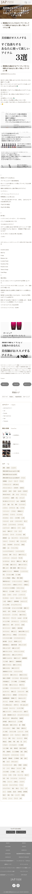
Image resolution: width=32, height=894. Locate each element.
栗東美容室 (16, 571)
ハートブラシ (15, 614)
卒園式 (13, 728)
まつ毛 (22, 517)
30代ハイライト (6, 618)
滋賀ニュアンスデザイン (17, 654)
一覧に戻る (16, 384)
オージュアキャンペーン (16, 604)
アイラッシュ (23, 494)
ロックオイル (5, 598)
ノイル (15, 531)
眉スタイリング (6, 718)
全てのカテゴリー (8, 408)
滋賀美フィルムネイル (7, 658)
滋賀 (8, 504)
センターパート (6, 691)
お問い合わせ (15, 484)
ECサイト (18, 591)
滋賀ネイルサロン (6, 654)
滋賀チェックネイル (17, 664)
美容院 (23, 795)
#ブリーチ (5, 396)
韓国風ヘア (10, 601)
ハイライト (5, 507)
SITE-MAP (24, 874)
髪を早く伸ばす (23, 748)
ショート (12, 598)
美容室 (8, 467)
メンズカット (24, 688)
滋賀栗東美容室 (6, 698)
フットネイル (18, 534)
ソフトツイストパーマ (14, 688)
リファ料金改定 (22, 681)
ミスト (18, 771)
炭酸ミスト (26, 608)
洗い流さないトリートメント (9, 501)
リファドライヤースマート (19, 638)
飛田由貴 (10, 758)
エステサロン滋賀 (6, 608)
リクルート (5, 541)
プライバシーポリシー (7, 487)
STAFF (14, 491)
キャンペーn (20, 775)
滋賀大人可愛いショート (24, 631)
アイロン (21, 785)
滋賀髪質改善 (18, 661)
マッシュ (5, 738)
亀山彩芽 (5, 758)
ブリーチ (12, 534)
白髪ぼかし (26, 581)
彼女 (13, 788)
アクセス (21, 481)
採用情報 (5, 481)
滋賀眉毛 (21, 718)
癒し (18, 507)
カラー (25, 741)
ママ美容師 (16, 758)
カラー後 (25, 618)
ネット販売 (18, 574)
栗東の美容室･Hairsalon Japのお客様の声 (11, 477)
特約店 (23, 544)
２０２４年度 (5, 771)
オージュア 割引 (6, 621)
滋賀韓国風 (16, 601)
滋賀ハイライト (13, 564)
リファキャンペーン (23, 694)
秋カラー (26, 775)
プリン (22, 788)
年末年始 (19, 791)
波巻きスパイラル (23, 674)
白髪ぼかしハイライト (17, 584)
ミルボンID (5, 708)
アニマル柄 (5, 661)
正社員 (22, 624)
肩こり (25, 521)
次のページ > (27, 384)
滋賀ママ (26, 711)
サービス (23, 477)
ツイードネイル (15, 678)
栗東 (4, 467)
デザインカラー (14, 761)
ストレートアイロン (13, 785)
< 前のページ (5, 384)
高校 (8, 795)
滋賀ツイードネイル (7, 664)
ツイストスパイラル (18, 671)
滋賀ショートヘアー (7, 711)
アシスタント (12, 541)
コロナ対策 (17, 517)
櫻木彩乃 (16, 748)
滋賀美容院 (24, 658)
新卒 (12, 624)
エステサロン (5, 514)
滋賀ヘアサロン (23, 614)
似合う (25, 758)
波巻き (25, 751)
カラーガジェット (15, 621)
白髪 (21, 751)
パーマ (8, 768)
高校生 (10, 741)
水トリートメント (6, 628)
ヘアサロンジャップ (7, 484)
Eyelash (5, 413)
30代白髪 (14, 611)
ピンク (20, 531)
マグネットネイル (20, 588)
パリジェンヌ (5, 521)
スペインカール (14, 778)
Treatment (3, 378)
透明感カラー (20, 511)
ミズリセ (5, 775)
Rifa (4, 574)
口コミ (11, 517)
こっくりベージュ (24, 571)
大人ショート (18, 598)
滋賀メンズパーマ (15, 668)
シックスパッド (22, 594)
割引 (18, 541)
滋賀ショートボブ (15, 648)
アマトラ (16, 798)
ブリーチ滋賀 (5, 564)
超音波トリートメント (7, 571)
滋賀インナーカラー (23, 564)
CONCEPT (16, 487)
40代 (8, 778)
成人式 (14, 791)
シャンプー (17, 795)
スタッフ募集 (5, 748)
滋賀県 (12, 497)
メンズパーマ (5, 674)
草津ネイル (5, 591)
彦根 (10, 554)
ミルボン (9, 594)
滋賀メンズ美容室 (6, 678)
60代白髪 (11, 701)
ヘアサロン (13, 511)
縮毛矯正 (15, 694)
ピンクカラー (5, 534)
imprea (4, 594)
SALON (19, 491)
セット (4, 791)
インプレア (24, 591)
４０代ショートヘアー (17, 711)
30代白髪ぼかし (6, 681)
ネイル (17, 494)
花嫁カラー (11, 661)
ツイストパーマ (21, 691)
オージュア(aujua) (21, 611)
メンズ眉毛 (20, 721)
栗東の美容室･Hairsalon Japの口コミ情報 (11, 471)
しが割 (4, 714)
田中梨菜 (5, 721)
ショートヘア (20, 731)
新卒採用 (25, 791)
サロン (13, 738)
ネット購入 (5, 731)
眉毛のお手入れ (14, 718)
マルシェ (15, 554)
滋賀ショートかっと (13, 684)
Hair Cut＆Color (7, 415)
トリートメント (6, 511)
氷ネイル (13, 561)
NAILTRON (10, 544)
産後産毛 (8, 751)
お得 (20, 798)
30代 (4, 778)
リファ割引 (5, 684)
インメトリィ (19, 738)
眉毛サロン (23, 728)
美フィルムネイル (24, 678)
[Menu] (29, 2)
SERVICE (22, 487)
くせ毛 (4, 601)
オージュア (22, 497)
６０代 (26, 731)
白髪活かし (26, 584)
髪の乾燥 (5, 641)
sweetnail (19, 618)
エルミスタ (5, 785)
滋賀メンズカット (14, 674)
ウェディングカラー (7, 584)
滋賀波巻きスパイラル (7, 671)
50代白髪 (23, 701)
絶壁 (27, 691)
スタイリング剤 (12, 731)
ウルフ (8, 761)
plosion (4, 531)
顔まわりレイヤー (22, 698)
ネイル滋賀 (11, 591)
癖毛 (24, 534)
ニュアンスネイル (12, 524)
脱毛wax (13, 768)
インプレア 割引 (20, 708)
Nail (4, 418)
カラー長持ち (5, 688)
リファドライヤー (22, 634)
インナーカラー (22, 504)
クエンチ (10, 641)
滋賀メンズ (13, 691)
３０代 (10, 775)
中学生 (4, 781)
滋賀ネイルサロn (6, 668)
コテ (26, 788)
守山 (12, 504)
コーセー (15, 594)
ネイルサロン (5, 517)
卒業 (14, 741)
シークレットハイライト (17, 581)
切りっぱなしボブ (24, 704)
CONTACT (25, 491)
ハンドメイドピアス (20, 551)
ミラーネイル (20, 524)
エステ (4, 504)
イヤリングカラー (6, 728)
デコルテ (5, 524)
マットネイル (19, 514)
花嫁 (21, 758)
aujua (18, 501)
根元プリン (22, 684)
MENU (10, 491)
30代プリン (16, 704)
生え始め (9, 791)
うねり (4, 544)
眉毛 (9, 738)
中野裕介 (15, 634)
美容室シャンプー (17, 641)
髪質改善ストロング (12, 714)
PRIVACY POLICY (6, 494)
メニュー (10, 481)
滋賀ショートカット (7, 694)
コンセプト (13, 467)
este (4, 410)
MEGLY (4, 611)
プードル (5, 798)
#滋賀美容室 (18, 396)
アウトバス (13, 618)
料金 (12, 795)
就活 (18, 741)
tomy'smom (5, 554)
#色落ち (11, 396)
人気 (13, 494)
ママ (4, 768)
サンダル (25, 598)
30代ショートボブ (22, 644)
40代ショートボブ (6, 648)
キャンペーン (12, 708)
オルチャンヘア (24, 601)
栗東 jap (25, 561)
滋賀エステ (10, 531)
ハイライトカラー (18, 521)
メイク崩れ (12, 771)
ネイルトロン (17, 544)
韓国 (22, 771)
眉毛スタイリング (12, 721)
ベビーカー (19, 768)
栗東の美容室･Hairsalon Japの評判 (10, 474)
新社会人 (5, 741)
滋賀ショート (14, 631)
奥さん (17, 788)
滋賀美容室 (23, 501)
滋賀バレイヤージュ (7, 634)
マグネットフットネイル (19, 651)
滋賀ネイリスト (6, 624)
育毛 (4, 751)
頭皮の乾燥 (20, 628)
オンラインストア (6, 614)
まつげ (11, 521)
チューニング (23, 541)
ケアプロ (22, 507)
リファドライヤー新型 (7, 638)
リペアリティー (24, 621)
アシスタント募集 (10, 574)
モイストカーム (6, 631)
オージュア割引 (6, 604)
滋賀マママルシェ (22, 554)
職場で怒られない (6, 581)
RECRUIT (5, 491)
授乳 (24, 768)
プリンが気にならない (7, 704)
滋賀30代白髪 (14, 644)
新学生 (25, 738)
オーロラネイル (6, 561)
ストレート (10, 781)
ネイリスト (17, 624)
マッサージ (12, 514)
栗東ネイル (19, 561)
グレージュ (5, 701)
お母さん (16, 781)
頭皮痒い (14, 628)
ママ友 (14, 775)
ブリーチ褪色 (14, 681)
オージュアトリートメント (23, 714)
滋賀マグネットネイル (7, 651)
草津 (16, 504)
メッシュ (10, 798)
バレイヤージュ (22, 778)
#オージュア (26, 396)
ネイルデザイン (6, 497)
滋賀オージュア (17, 658)
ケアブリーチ (12, 507)
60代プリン (17, 701)
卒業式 (18, 728)
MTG (9, 611)
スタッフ (16, 481)
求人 (17, 497)
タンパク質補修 (15, 751)
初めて (4, 795)
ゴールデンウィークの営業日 (9, 588)
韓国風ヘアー (14, 698)
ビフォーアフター (6, 788)
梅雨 (4, 761)
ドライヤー (22, 781)
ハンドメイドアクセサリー (8, 551)
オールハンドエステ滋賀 (17, 608)
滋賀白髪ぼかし (6, 644)
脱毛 (11, 748)
